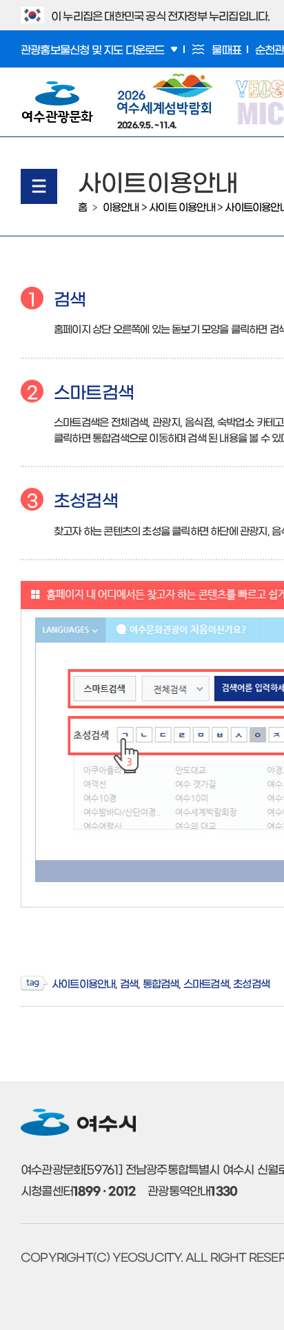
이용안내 (121, 206)
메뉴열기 (39, 186)
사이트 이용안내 (182, 206)
